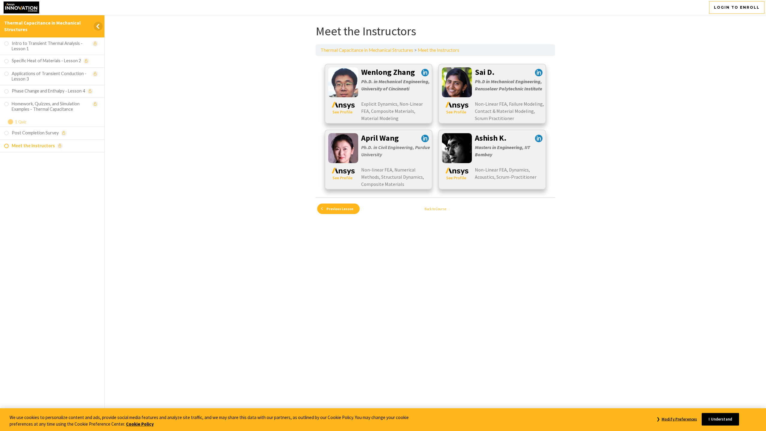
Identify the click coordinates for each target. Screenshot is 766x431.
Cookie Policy (140, 424)
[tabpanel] (435, 126)
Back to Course (435, 209)
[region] (383, 419)
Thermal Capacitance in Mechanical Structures (366, 50)
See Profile (342, 112)
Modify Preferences (679, 419)
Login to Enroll (737, 7)
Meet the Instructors (438, 50)
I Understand (720, 419)
